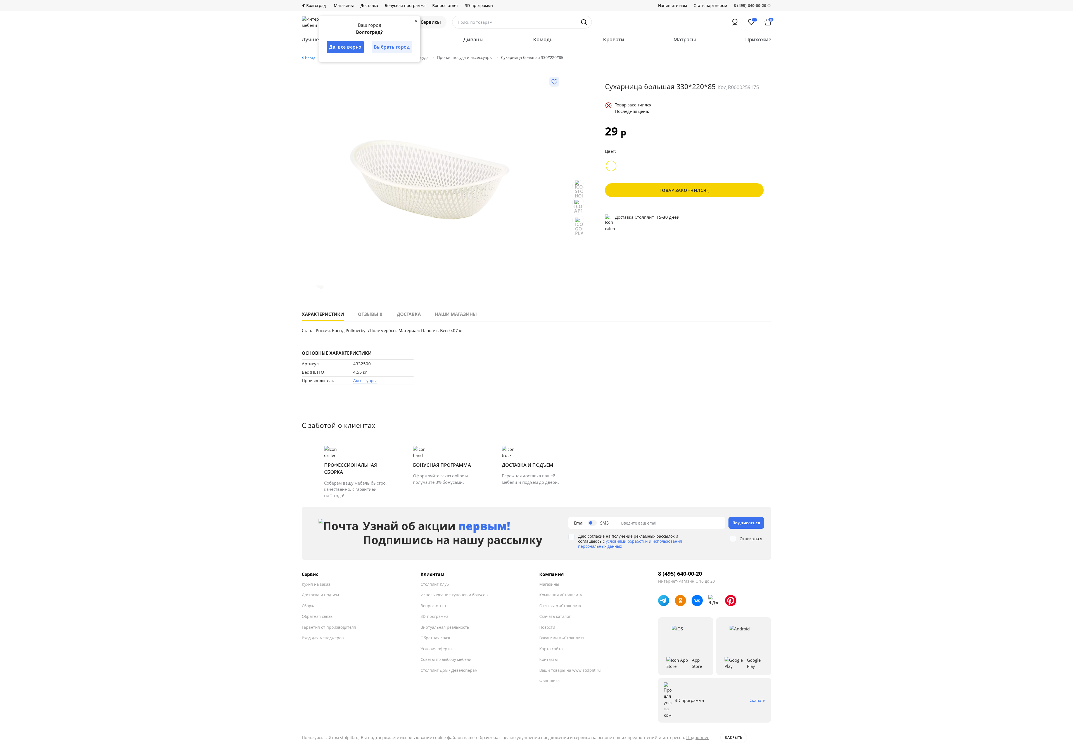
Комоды (543, 39)
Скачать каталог (555, 616)
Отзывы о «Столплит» (560, 605)
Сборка (308, 605)
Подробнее (697, 737)
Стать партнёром (710, 6)
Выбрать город (392, 47)
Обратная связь (317, 616)
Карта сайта (551, 648)
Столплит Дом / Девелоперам (449, 670)
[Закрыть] (415, 20)
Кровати (613, 39)
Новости (547, 627)
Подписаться (746, 522)
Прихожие (758, 39)
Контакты (548, 659)
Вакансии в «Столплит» (561, 637)
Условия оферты (436, 648)
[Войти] (735, 22)
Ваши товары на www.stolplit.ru (570, 670)
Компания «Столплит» (560, 594)
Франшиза (549, 680)
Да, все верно (345, 47)
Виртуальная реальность (445, 627)
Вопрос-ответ (445, 6)
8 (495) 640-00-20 (680, 574)
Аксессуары (365, 380)
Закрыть (733, 737)
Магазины (344, 6)
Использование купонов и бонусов (454, 594)
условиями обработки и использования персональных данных (630, 544)
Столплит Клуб (435, 584)
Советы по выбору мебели (446, 659)
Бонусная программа (405, 6)
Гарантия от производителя (329, 627)
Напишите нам (672, 6)
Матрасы (684, 39)
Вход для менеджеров (323, 637)
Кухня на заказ (316, 584)
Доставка (369, 6)
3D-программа (479, 6)
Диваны (473, 39)
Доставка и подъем (320, 594)
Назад (310, 57)
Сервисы (431, 22)
